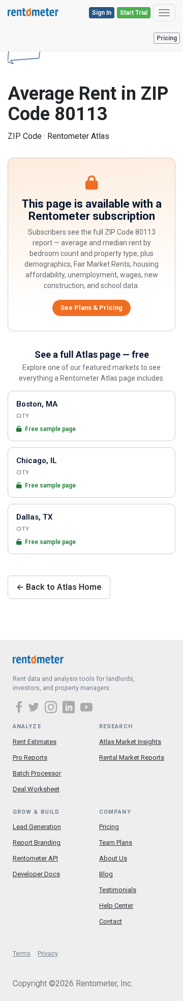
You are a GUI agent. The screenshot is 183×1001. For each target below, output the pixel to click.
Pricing (167, 38)
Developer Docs (36, 874)
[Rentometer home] (33, 12)
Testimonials (117, 890)
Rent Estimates (34, 742)
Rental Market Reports (131, 757)
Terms (21, 953)
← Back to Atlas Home (59, 587)
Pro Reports (30, 757)
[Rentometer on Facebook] (20, 708)
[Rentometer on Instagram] (52, 708)
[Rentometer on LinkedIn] (70, 708)
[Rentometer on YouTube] (86, 708)
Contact (110, 921)
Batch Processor (37, 773)
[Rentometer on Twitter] (35, 708)
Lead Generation (37, 827)
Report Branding (36, 842)
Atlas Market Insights (130, 742)
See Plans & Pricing (91, 307)
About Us (113, 858)
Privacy (48, 953)
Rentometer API (35, 858)
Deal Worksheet (36, 789)
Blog (106, 874)
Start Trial (133, 12)
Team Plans (115, 842)
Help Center (116, 905)
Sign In (101, 12)
